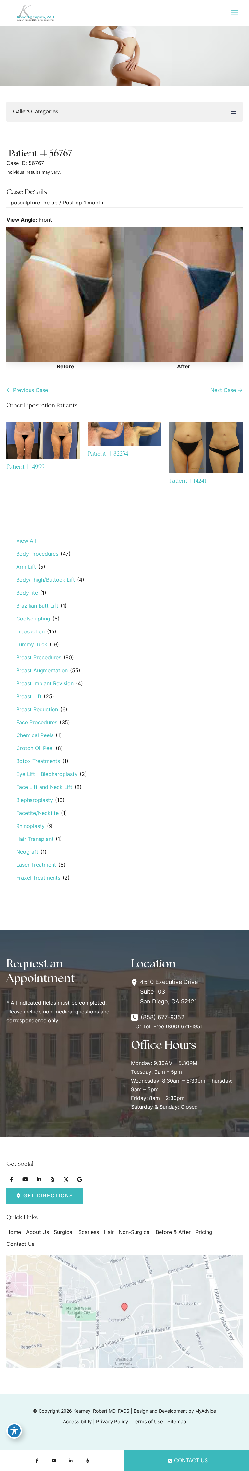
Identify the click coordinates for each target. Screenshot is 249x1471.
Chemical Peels (34, 735)
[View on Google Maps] (124, 1311)
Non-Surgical (135, 1232)
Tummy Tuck (31, 644)
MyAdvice (205, 1411)
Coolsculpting (33, 618)
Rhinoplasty (30, 826)
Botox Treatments (38, 761)
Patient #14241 (187, 480)
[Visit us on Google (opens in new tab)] (80, 1179)
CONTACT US (191, 1460)
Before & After (173, 1232)
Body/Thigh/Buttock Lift (45, 579)
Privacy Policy (112, 1422)
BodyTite (27, 592)
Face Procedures (36, 722)
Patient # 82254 (108, 453)
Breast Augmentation (42, 670)
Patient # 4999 (25, 466)
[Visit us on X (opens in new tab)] (66, 1179)
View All (26, 541)
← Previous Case (27, 390)
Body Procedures (37, 553)
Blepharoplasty (34, 800)
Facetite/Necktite (37, 813)
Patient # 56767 (40, 153)
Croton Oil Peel (34, 748)
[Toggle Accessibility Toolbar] (14, 1431)
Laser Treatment (36, 865)
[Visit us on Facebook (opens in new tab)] (11, 1179)
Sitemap (176, 1422)
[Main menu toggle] (234, 13)
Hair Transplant (34, 839)
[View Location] (135, 982)
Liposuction (30, 631)
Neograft (27, 852)
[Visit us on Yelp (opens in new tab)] (52, 1179)
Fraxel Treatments (38, 877)
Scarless (88, 1232)
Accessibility (77, 1422)
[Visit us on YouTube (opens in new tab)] (25, 1179)
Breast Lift (29, 696)
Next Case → (226, 390)
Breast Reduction (37, 709)
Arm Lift (26, 566)
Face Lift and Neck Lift (44, 787)
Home (13, 1232)
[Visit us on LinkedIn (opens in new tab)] (39, 1179)
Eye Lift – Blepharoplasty (46, 774)
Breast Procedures (38, 657)
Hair (109, 1232)
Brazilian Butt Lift (37, 605)
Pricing (204, 1232)
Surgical (64, 1232)
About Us (37, 1232)
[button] (44, 1196)
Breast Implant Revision (45, 683)
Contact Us (20, 1244)
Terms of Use (147, 1422)
